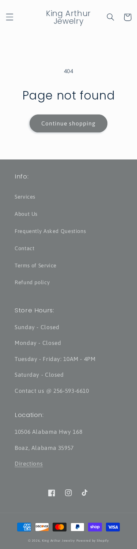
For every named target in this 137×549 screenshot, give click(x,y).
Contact (24, 248)
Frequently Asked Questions (50, 231)
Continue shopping (68, 123)
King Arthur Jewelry (58, 540)
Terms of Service (36, 265)
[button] (9, 17)
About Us (26, 214)
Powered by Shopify (92, 540)
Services (25, 196)
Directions (29, 463)
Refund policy (32, 282)
